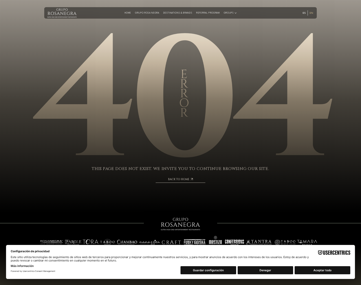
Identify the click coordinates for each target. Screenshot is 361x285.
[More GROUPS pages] (236, 13)
